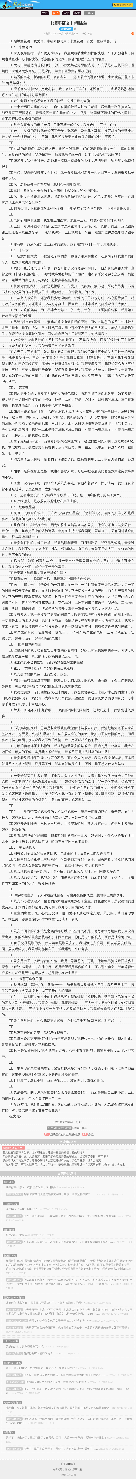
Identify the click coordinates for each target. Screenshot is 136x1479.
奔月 (91, 1134)
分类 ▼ (89, 13)
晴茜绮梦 (66, 29)
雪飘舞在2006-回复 (17, 1320)
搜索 (77, 13)
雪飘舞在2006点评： (13, 1148)
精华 (55, 13)
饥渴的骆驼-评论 (12, 1363)
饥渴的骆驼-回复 (15, 1382)
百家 (66, 13)
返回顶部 (68, 1464)
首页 (44, 13)
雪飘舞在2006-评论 (14, 1297)
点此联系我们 (75, 1469)
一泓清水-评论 (11, 1203)
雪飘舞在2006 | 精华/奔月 (65, 1134)
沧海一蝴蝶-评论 (12, 1402)
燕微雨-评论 (10, 1255)
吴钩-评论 (9, 1229)
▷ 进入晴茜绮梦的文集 (59, 1128)
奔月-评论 (9, 1182)
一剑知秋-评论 (11, 1341)
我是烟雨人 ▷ (124, 4)
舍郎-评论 (9, 1432)
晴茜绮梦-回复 (14, 1194)
